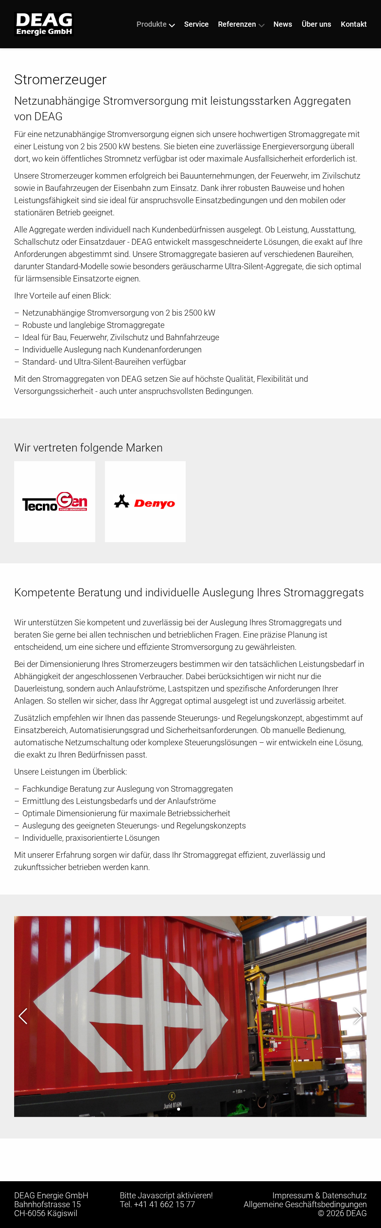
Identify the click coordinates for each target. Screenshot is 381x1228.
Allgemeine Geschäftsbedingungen (305, 1204)
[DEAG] (44, 23)
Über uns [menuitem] (316, 24)
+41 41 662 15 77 (164, 1204)
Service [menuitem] (196, 24)
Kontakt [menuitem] (354, 24)
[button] (178, 1109)
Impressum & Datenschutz (319, 1195)
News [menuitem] (282, 24)
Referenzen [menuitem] (237, 24)
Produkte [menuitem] (152, 24)
